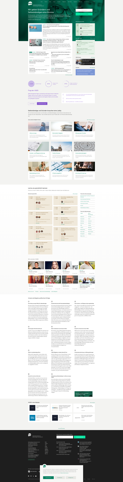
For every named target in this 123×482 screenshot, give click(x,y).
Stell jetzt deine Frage (42, 103)
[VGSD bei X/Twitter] (33, 476)
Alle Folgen (93, 57)
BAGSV (36, 454)
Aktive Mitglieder (54, 291)
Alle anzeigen (92, 21)
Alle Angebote (92, 67)
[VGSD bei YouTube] (36, 476)
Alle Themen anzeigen (91, 119)
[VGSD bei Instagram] (31, 476)
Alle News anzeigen (68, 74)
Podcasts (36, 291)
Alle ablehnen (59, 477)
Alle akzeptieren (48, 477)
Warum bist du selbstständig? (45, 291)
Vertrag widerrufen (31, 459)
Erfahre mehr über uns (50, 17)
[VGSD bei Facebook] (28, 476)
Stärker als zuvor (31, 291)
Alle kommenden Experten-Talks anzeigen (63, 454)
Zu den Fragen (32, 103)
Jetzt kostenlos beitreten (84, 13)
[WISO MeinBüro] (32, 472)
